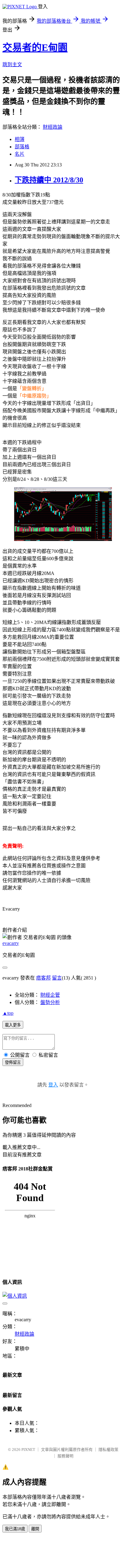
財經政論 (52, 127)
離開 (35, 1529)
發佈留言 (13, 1062)
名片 (19, 154)
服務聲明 (65, 1456)
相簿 (19, 139)
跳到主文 (12, 64)
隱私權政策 (108, 1449)
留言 (57, 977)
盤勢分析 (50, 1002)
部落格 (22, 146)
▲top (7, 1013)
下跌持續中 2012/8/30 (49, 180)
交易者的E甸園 (35, 47)
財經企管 (50, 995)
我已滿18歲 (15, 1529)
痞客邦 (43, 977)
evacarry (10, 943)
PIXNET (28, 1449)
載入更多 (13, 1025)
